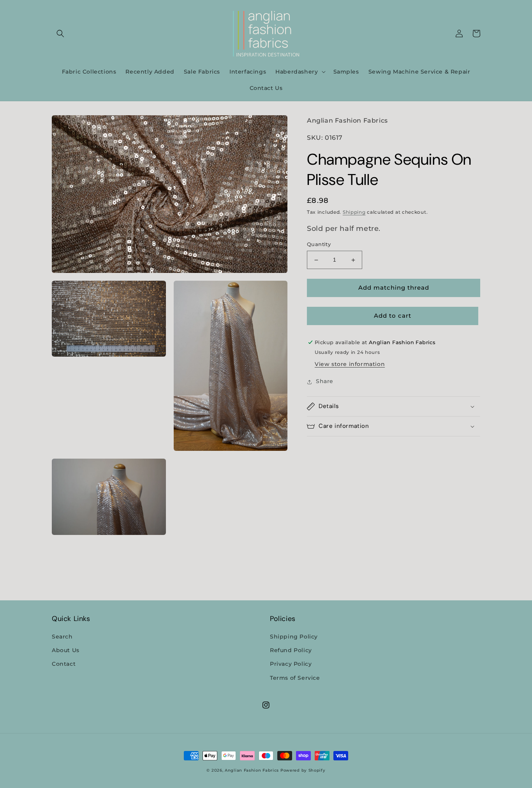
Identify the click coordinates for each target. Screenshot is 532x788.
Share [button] (324, 381)
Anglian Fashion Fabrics (252, 770)
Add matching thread (393, 288)
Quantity (319, 244)
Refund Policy (291, 650)
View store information (350, 364)
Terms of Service (295, 677)
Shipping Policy (294, 636)
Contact (64, 663)
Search (62, 636)
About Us (65, 650)
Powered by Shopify (303, 770)
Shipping (354, 212)
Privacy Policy (291, 663)
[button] (60, 33)
